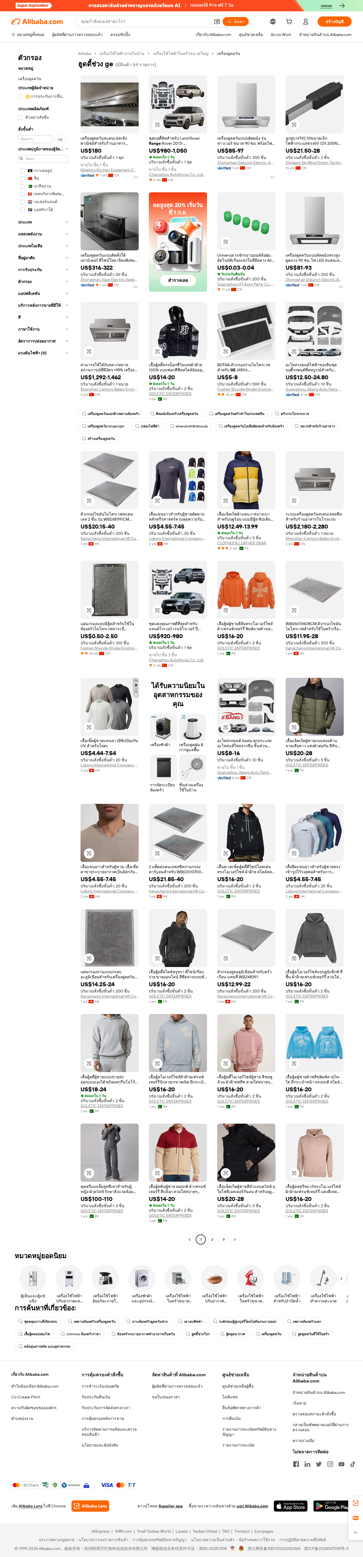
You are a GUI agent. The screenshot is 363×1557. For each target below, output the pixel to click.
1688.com (123, 1531)
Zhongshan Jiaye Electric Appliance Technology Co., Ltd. (110, 279)
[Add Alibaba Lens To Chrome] (90, 1506)
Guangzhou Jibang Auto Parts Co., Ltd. (315, 389)
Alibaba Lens (31, 1506)
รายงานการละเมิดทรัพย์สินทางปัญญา (249, 1432)
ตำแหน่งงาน (22, 1418)
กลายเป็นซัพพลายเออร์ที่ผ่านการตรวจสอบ (321, 1427)
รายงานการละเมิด (238, 1445)
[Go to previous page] (189, 1239)
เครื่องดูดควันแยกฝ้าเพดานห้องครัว (114, 414)
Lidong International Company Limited (178, 538)
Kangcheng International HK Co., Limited (110, 538)
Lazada (182, 1531)
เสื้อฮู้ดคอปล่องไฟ (37, 1334)
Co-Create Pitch (25, 1397)
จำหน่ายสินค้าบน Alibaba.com (319, 1392)
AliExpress (101, 1531)
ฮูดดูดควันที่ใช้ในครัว (313, 1334)
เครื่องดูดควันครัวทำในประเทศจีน (239, 414)
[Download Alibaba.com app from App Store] (291, 1506)
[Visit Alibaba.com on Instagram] (330, 1464)
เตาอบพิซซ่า (193, 1322)
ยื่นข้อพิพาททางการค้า (241, 1407)
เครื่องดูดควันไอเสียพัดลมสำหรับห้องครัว (254, 426)
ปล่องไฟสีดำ (150, 426)
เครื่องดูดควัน (271, 1334)
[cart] (290, 22)
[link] (355, 1503)
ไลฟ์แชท (230, 1397)
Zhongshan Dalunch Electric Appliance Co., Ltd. (246, 162)
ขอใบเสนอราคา (166, 1397)
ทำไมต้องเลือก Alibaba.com (34, 1386)
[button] (217, 21)
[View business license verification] (232, 1548)
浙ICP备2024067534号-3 (326, 1548)
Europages (263, 1531)
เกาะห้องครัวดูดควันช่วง (150, 1322)
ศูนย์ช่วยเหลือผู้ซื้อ (238, 1386)
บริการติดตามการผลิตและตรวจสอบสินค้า (109, 1432)
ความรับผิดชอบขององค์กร (34, 1407)
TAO (225, 1531)
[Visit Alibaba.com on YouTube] (341, 1464)
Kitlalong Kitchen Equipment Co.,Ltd (110, 170)
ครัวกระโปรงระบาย (295, 414)
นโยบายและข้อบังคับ (100, 1445)
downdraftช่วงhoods (192, 426)
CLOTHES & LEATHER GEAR (241, 543)
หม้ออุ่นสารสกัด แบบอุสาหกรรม (47, 1347)
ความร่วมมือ (303, 1440)
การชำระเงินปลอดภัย (100, 1386)
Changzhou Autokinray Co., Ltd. (176, 174)
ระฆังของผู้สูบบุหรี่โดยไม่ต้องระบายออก (248, 1322)
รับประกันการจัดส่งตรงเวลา (106, 1407)
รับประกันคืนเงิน (96, 1397)
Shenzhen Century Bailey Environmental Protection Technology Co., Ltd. (110, 389)
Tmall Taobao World (154, 1531)
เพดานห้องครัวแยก (307, 1322)
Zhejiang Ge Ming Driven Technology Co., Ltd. (315, 162)
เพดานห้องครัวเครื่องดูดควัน (94, 1322)
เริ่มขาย (299, 1403)
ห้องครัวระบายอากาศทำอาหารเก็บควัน (146, 1334)
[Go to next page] (235, 1239)
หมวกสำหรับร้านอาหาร (317, 426)
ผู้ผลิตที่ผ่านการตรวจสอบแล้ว (177, 1386)
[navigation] (43, 647)
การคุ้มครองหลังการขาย (103, 1418)
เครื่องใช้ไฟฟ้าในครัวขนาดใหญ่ (180, 53)
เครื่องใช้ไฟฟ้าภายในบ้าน (122, 53)
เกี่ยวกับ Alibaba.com (29, 1374)
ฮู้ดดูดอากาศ (235, 1334)
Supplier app (171, 1506)
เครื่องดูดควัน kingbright (106, 426)
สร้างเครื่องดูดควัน (101, 439)
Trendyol (242, 1531)
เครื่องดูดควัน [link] (228, 53)
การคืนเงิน (231, 1418)
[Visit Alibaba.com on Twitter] (318, 1464)
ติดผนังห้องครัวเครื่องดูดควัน (177, 414)
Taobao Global (205, 1531)
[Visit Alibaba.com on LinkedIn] (307, 1464)
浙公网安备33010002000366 (274, 1548)
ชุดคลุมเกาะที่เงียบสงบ (40, 1322)
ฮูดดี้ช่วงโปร (200, 1334)
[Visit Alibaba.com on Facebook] (296, 1464)
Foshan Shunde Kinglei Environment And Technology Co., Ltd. (246, 389)
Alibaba (84, 53)
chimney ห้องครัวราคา (83, 1334)
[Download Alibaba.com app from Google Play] (332, 1506)
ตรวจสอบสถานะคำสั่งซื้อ (314, 1414)
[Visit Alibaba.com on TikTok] (352, 1464)
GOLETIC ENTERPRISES (170, 393)
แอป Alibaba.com (252, 1506)
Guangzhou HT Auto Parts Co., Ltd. (246, 284)
